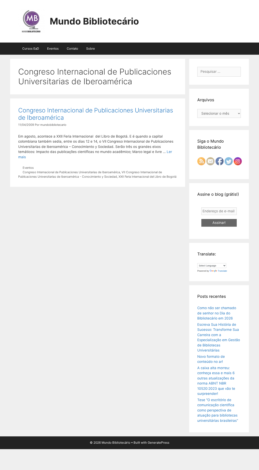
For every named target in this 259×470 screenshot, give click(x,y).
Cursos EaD (30, 48)
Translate (222, 271)
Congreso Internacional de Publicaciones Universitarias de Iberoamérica (71, 172)
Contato (72, 48)
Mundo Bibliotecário (94, 21)
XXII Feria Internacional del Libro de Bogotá (147, 176)
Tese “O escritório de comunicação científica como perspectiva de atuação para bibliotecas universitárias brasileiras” (217, 410)
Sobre (90, 48)
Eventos (53, 48)
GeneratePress (158, 442)
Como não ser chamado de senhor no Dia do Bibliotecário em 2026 (216, 313)
